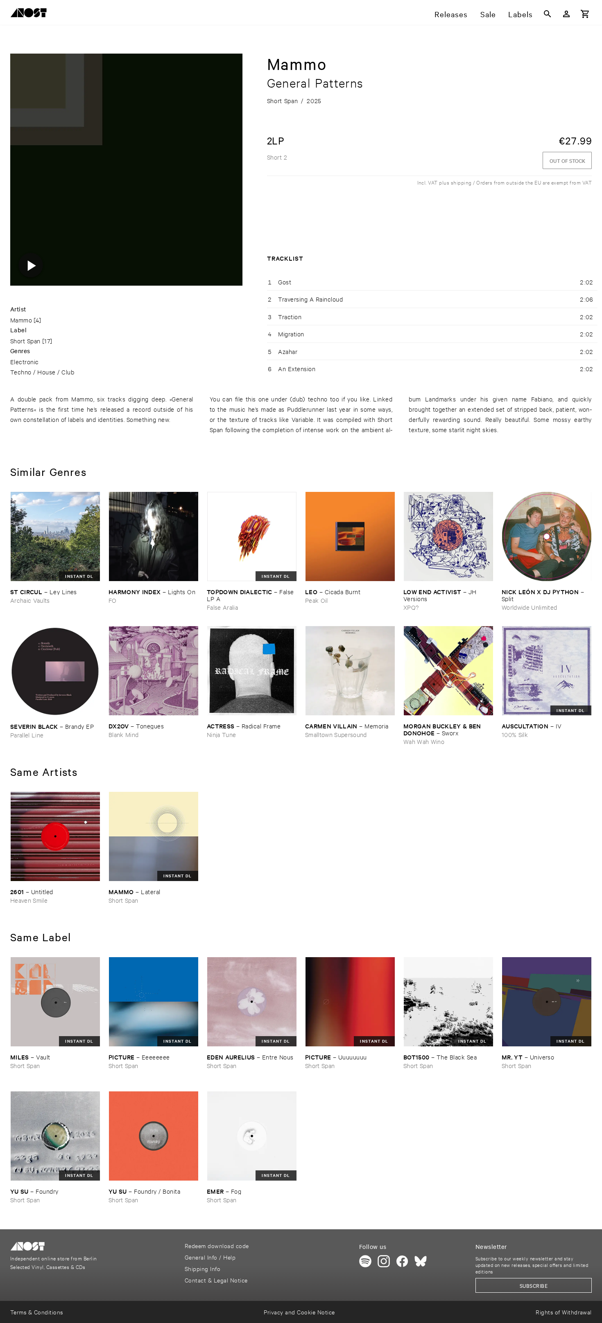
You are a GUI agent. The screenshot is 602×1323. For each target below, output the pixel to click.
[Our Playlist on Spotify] (365, 1261)
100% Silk (515, 734)
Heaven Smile (29, 900)
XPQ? (411, 607)
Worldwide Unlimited (529, 607)
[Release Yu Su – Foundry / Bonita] (154, 1136)
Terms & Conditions (36, 1312)
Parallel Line (26, 735)
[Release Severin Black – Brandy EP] (55, 671)
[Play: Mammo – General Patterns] (30, 265)
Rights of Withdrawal (564, 1312)
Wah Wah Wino (423, 741)
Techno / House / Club (42, 372)
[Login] (566, 13)
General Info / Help (210, 1257)
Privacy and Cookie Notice (299, 1312)
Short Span (25, 341)
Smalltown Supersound (336, 734)
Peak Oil (316, 600)
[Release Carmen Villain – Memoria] (350, 671)
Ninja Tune (221, 734)
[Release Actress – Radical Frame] (252, 671)
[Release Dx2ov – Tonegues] (154, 671)
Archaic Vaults (30, 600)
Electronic (24, 361)
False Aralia (222, 607)
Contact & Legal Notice (216, 1280)
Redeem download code (217, 1245)
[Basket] (585, 13)
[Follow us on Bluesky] (420, 1261)
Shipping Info (202, 1268)
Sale (488, 14)
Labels (520, 14)
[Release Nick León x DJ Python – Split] (547, 536)
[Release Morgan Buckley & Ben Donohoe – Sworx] (448, 671)
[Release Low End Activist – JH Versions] (448, 536)
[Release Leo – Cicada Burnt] (350, 536)
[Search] (547, 13)
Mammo (21, 320)
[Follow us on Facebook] (402, 1261)
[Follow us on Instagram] (384, 1261)
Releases (451, 14)
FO (113, 600)
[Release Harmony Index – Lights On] (154, 536)
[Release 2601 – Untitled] (55, 836)
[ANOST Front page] (30, 14)
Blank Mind (123, 734)
